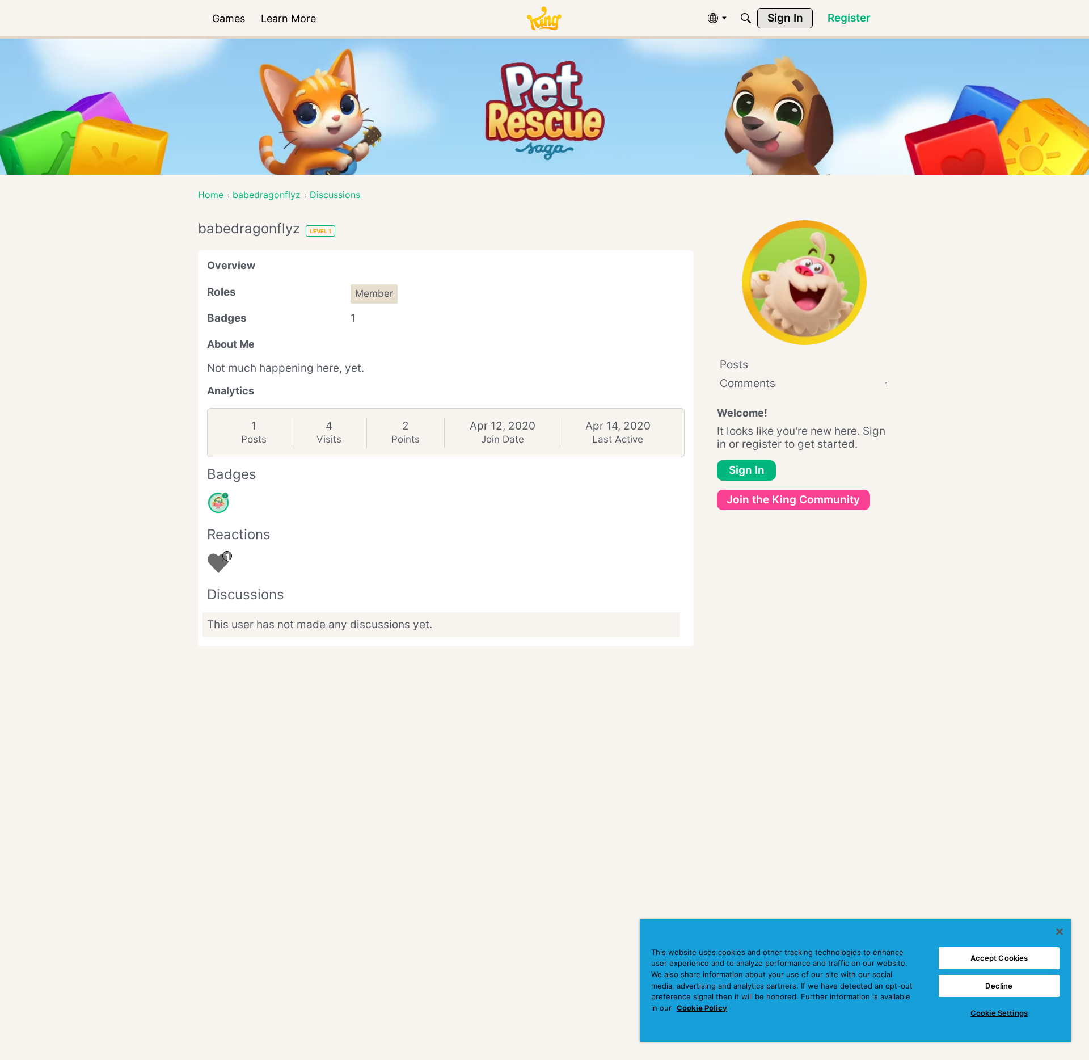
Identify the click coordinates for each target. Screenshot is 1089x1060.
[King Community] (544, 18)
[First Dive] (218, 503)
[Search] (746, 18)
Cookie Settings (999, 1012)
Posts (254, 439)
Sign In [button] (747, 470)
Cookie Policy (702, 1007)
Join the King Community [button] (793, 499)
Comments (804, 383)
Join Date (502, 439)
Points (405, 439)
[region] (855, 980)
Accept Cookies (999, 957)
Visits (328, 439)
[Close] (1059, 931)
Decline (998, 985)
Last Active (617, 439)
